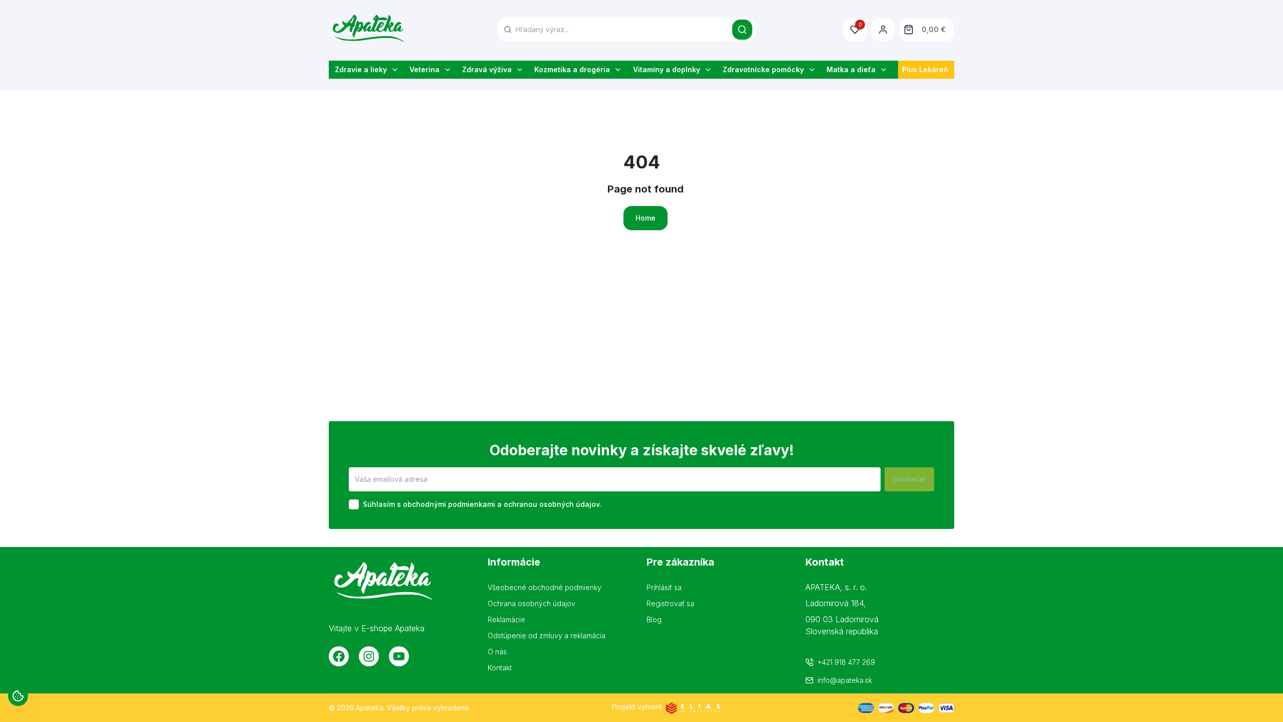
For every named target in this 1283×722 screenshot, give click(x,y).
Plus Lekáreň (925, 69)
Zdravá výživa (487, 69)
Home (645, 218)
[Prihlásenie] (883, 30)
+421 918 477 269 (846, 662)
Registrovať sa (670, 603)
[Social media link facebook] (339, 656)
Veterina (424, 69)
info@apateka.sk (844, 680)
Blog (654, 619)
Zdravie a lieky (361, 69)
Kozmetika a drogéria (572, 69)
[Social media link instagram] (369, 656)
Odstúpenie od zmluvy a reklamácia (546, 635)
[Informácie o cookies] (18, 696)
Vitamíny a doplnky (666, 69)
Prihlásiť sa (664, 587)
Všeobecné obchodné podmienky (544, 587)
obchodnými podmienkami (449, 504)
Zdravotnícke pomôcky (763, 69)
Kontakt (500, 667)
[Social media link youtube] (399, 656)
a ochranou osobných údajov (548, 504)
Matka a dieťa (851, 69)
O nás (497, 651)
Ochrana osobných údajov (531, 603)
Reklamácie (506, 619)
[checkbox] (354, 504)
